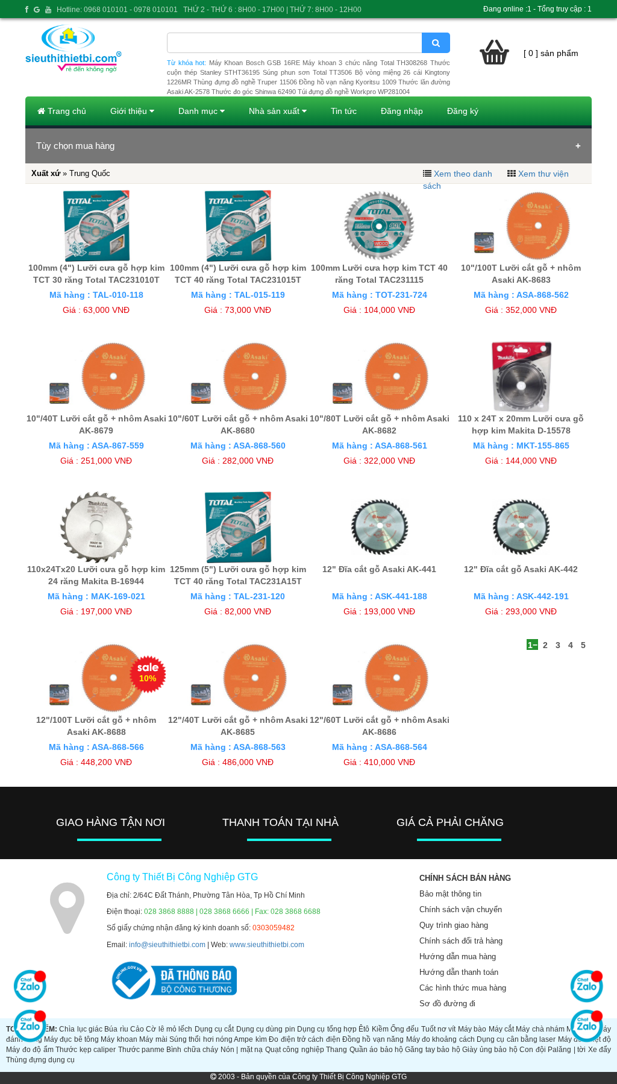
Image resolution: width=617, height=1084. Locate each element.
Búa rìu (116, 1029)
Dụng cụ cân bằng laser (516, 1039)
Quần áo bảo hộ (376, 1049)
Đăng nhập (402, 111)
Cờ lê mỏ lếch (169, 1029)
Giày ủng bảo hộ (489, 1049)
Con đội (532, 1049)
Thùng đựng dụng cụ (40, 1060)
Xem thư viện (543, 173)
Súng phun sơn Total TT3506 (307, 72)
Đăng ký (462, 111)
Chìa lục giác (80, 1029)
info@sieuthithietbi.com (167, 945)
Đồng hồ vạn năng (373, 1039)
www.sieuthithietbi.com (267, 945)
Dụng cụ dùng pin (265, 1029)
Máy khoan (119, 1039)
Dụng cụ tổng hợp (327, 1029)
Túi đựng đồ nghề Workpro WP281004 (354, 91)
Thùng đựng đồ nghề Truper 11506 (244, 82)
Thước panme (141, 1049)
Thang (336, 1049)
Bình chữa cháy (192, 1049)
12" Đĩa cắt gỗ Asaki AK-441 (379, 569)
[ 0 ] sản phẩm (551, 53)
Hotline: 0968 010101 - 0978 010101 (117, 9)
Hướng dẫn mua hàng (457, 956)
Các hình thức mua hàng (462, 987)
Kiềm (380, 1029)
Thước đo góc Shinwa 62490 (253, 91)
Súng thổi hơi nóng (201, 1039)
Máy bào (472, 1029)
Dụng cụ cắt (214, 1029)
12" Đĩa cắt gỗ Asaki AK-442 (521, 569)
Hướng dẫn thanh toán (458, 972)
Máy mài (153, 1039)
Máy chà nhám (540, 1029)
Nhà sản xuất (275, 111)
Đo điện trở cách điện (304, 1039)
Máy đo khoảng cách (440, 1039)
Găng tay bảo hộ (432, 1049)
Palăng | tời (567, 1049)
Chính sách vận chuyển (460, 909)
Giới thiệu (129, 111)
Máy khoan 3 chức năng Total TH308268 (364, 62)
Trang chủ (65, 111)
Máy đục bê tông (71, 1039)
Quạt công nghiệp (294, 1049)
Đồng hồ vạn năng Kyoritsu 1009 (347, 82)
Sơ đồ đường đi (447, 1003)
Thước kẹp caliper (85, 1049)
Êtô (364, 1029)
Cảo (137, 1029)
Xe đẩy (599, 1049)
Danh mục (199, 111)
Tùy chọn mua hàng (75, 145)
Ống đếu (404, 1029)
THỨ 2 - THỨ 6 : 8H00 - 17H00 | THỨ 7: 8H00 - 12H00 (272, 9)
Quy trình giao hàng (453, 925)
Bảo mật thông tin (450, 893)
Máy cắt (501, 1029)
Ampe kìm (250, 1039)
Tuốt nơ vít (438, 1029)
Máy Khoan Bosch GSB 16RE (254, 62)
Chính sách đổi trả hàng (461, 940)
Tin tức (344, 111)
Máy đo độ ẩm (29, 1049)
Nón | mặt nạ (242, 1049)
